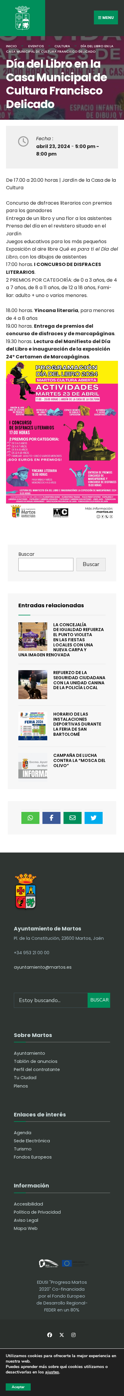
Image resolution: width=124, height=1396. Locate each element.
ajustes (52, 1372)
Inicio (11, 46)
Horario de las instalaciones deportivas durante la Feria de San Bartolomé (77, 724)
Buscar (26, 554)
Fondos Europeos (33, 1157)
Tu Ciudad (25, 1078)
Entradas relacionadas (51, 605)
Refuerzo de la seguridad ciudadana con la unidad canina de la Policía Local (79, 680)
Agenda (22, 1133)
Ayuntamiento (29, 1053)
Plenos (21, 1086)
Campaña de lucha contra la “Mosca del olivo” (79, 760)
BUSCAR (99, 1000)
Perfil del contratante (37, 1069)
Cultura (62, 46)
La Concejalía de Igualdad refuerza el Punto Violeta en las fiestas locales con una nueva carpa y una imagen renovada (61, 640)
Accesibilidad (28, 1204)
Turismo (23, 1149)
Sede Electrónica (32, 1141)
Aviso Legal (26, 1220)
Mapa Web (26, 1228)
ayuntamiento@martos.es (43, 967)
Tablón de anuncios (35, 1061)
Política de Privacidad (37, 1212)
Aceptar (18, 1387)
